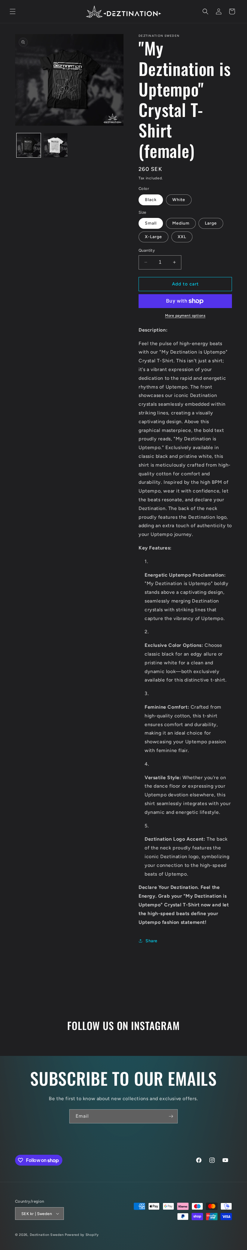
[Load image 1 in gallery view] (29, 145)
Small (151, 223)
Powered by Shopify (82, 1235)
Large (211, 223)
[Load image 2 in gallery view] (56, 145)
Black (151, 199)
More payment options (185, 315)
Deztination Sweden (47, 1235)
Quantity (147, 250)
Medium (180, 223)
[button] (12, 11)
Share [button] (151, 940)
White (178, 199)
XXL (182, 236)
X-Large (153, 236)
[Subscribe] (170, 1116)
